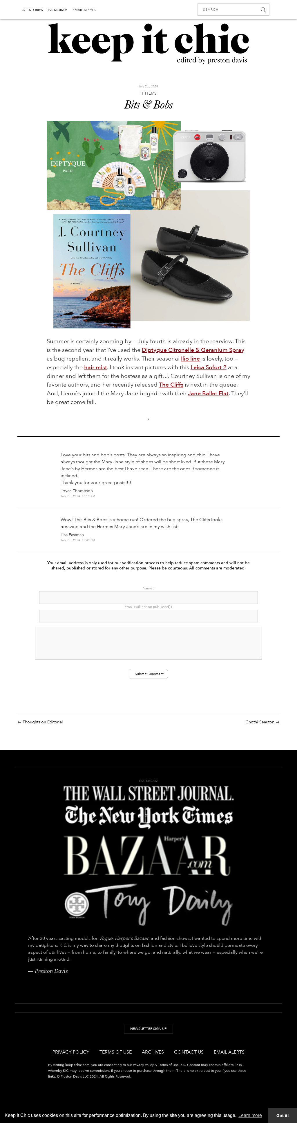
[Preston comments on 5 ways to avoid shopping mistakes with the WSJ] (148, 793)
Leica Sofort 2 (209, 367)
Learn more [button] (250, 1115)
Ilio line (190, 359)
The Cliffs (171, 385)
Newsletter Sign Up (148, 1028)
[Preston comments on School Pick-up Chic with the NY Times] (148, 817)
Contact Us (189, 1052)
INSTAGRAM (58, 10)
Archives (153, 1052)
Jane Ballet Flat (208, 393)
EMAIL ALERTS (84, 10)
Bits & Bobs (148, 105)
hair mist (95, 367)
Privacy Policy (70, 1052)
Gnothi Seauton (259, 722)
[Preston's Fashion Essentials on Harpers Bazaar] (148, 855)
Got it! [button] (282, 1115)
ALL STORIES (32, 10)
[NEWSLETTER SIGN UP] (148, 1034)
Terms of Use (115, 1052)
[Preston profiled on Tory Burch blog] (148, 904)
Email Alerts (229, 1052)
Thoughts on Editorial (43, 722)
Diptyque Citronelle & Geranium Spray (193, 350)
